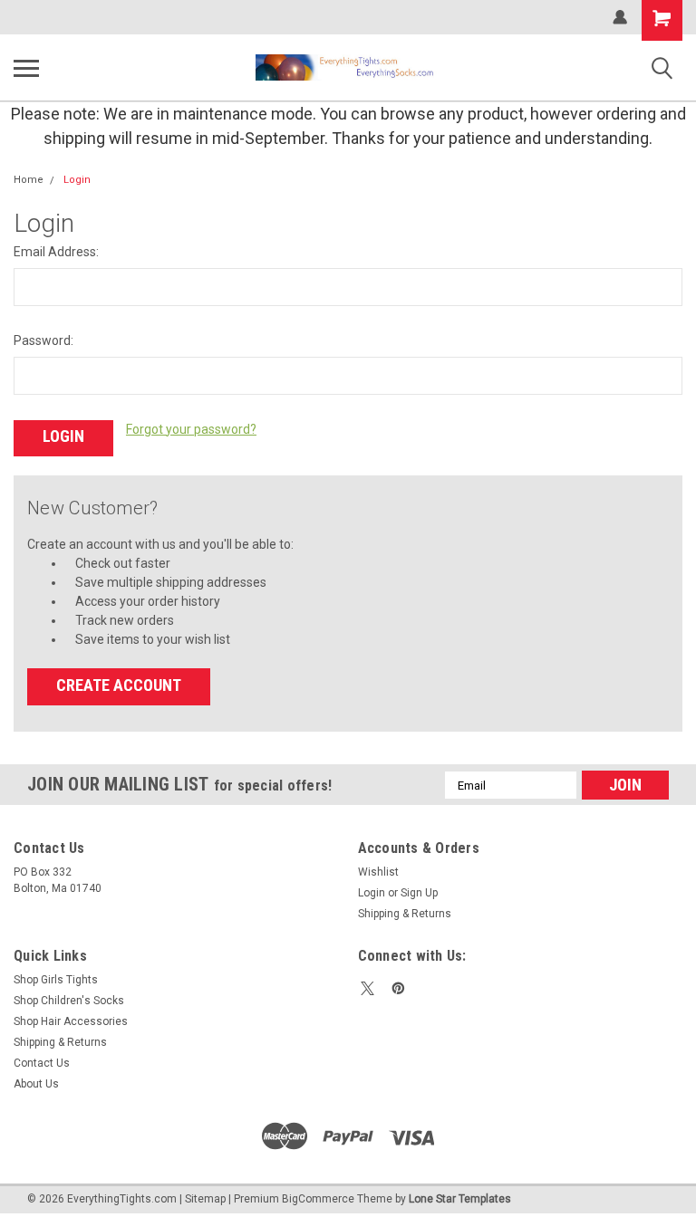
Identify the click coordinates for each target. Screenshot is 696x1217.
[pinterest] (398, 988)
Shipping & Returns (404, 913)
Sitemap (205, 1199)
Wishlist (378, 872)
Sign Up (419, 892)
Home (29, 180)
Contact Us (42, 1063)
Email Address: (56, 251)
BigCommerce (318, 1199)
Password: (43, 340)
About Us (36, 1084)
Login (77, 180)
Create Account (118, 685)
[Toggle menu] (26, 68)
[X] (367, 988)
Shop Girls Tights (56, 979)
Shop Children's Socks (69, 1000)
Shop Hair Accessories (71, 1021)
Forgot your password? (191, 429)
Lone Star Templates (460, 1199)
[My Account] (620, 17)
